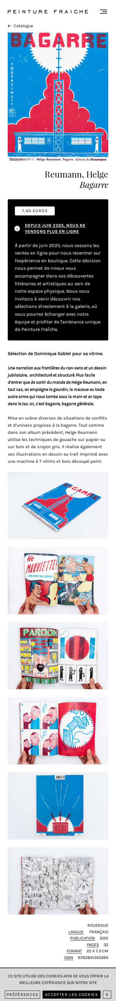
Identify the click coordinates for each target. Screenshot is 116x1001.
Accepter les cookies (71, 994)
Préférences (22, 994)
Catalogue (23, 26)
